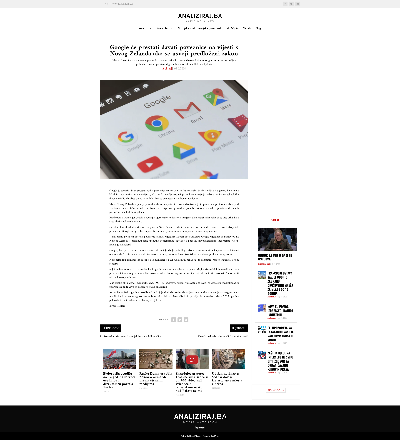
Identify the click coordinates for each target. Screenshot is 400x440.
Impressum (200, 427)
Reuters (121, 306)
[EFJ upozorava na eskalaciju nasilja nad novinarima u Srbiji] (262, 330)
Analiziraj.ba (263, 264)
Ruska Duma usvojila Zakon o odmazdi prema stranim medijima (155, 379)
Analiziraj (167, 68)
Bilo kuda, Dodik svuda (125, 3)
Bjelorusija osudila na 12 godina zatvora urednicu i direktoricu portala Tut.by (119, 381)
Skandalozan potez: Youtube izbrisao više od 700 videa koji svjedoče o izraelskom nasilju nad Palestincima (192, 382)
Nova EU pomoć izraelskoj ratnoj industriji (280, 310)
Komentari (163, 29)
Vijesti (247, 29)
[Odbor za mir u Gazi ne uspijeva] (277, 239)
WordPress (215, 436)
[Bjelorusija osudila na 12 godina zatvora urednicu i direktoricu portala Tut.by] (119, 359)
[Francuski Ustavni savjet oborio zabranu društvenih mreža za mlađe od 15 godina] (262, 275)
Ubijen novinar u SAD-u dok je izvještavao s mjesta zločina (227, 379)
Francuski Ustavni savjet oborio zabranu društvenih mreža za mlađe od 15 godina (280, 283)
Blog (258, 29)
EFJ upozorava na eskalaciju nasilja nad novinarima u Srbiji (281, 333)
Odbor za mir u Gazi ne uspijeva (275, 257)
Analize (143, 29)
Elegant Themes (195, 436)
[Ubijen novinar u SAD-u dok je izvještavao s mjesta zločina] (228, 359)
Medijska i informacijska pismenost (199, 29)
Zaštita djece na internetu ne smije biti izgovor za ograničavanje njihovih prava (280, 361)
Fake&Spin (232, 29)
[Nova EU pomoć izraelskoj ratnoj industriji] (262, 308)
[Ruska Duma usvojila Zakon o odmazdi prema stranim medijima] (155, 359)
